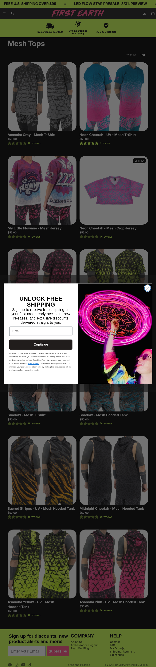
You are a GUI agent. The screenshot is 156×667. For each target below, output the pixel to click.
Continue (41, 344)
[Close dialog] (147, 288)
